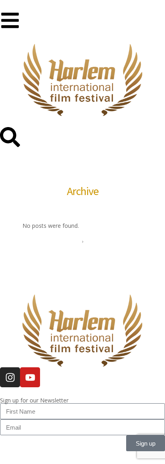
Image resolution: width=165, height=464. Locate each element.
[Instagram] (10, 377)
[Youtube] (30, 377)
